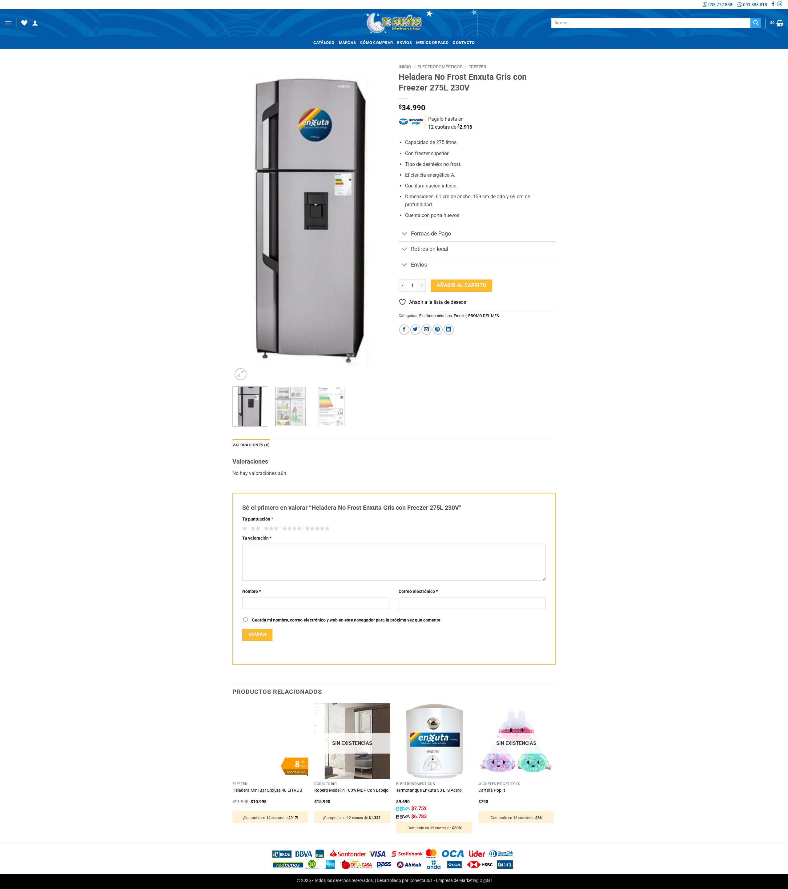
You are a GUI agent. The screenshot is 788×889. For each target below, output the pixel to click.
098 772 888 (719, 4)
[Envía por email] (426, 329)
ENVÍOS (404, 42)
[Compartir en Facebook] (404, 329)
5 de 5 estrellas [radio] (316, 529)
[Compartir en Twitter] (415, 329)
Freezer (477, 66)
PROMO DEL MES (483, 315)
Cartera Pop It (491, 790)
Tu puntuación (257, 519)
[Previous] (243, 222)
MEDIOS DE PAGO (432, 42)
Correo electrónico (418, 591)
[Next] (378, 222)
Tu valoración (256, 538)
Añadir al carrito (461, 285)
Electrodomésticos (439, 66)
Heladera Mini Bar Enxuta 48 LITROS (267, 790)
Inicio (405, 66)
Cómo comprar (376, 42)
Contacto (464, 42)
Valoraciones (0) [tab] (251, 445)
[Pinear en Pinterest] (437, 329)
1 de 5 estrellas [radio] (244, 529)
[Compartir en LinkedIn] (449, 329)
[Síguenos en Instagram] (780, 4)
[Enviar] (755, 23)
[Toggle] (405, 234)
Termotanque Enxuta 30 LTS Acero (429, 790)
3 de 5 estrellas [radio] (270, 529)
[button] (8, 22)
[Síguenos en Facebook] (773, 4)
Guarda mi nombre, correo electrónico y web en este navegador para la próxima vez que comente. (347, 620)
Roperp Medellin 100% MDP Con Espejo (351, 790)
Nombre (251, 591)
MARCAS (347, 42)
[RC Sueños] (394, 23)
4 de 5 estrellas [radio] (291, 529)
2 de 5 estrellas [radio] (254, 529)
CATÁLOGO (324, 42)
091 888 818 (754, 4)
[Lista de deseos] (24, 23)
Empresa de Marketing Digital (464, 880)
